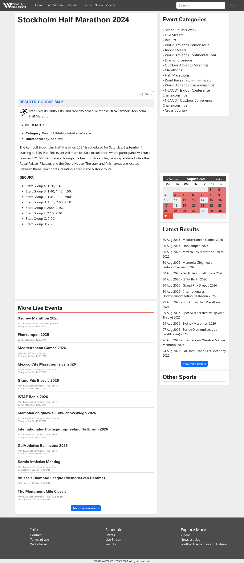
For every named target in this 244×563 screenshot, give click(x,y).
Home (39, 5)
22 (211, 205)
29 (211, 211)
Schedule (72, 5)
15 (211, 200)
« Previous (172, 179)
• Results (169, 40)
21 (202, 205)
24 (166, 211)
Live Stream (55, 5)
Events (110, 535)
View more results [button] (194, 364)
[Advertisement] (86, 57)
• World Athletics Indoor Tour (186, 45)
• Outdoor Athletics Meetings (185, 65)
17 (166, 205)
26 (184, 211)
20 (194, 205)
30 (220, 211)
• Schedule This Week (179, 30)
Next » (218, 179)
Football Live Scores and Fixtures (204, 544)
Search (234, 5)
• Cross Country (175, 110)
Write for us (38, 544)
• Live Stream (173, 35)
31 (166, 216)
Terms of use (39, 539)
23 (220, 205)
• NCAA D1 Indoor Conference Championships (186, 92)
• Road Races (187, 80)
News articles (190, 539)
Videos (110, 5)
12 (184, 200)
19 (184, 205)
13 (194, 200)
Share (148, 94)
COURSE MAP (50, 102)
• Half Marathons (176, 75)
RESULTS (28, 102)
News (99, 5)
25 (175, 211)
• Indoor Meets (174, 50)
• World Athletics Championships (188, 85)
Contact (36, 535)
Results (86, 5)
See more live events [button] (86, 508)
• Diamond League (177, 60)
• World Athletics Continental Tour (189, 55)
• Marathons (172, 70)
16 (220, 200)
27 (194, 211)
